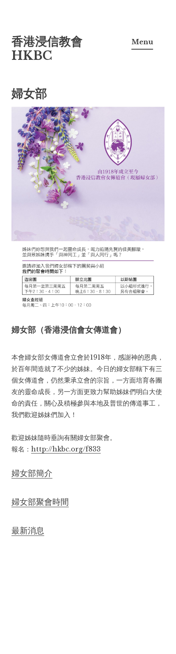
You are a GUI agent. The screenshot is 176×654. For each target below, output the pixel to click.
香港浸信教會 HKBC (47, 48)
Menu (142, 42)
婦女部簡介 (31, 473)
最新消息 (27, 531)
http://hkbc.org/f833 (66, 449)
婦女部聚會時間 (40, 502)
